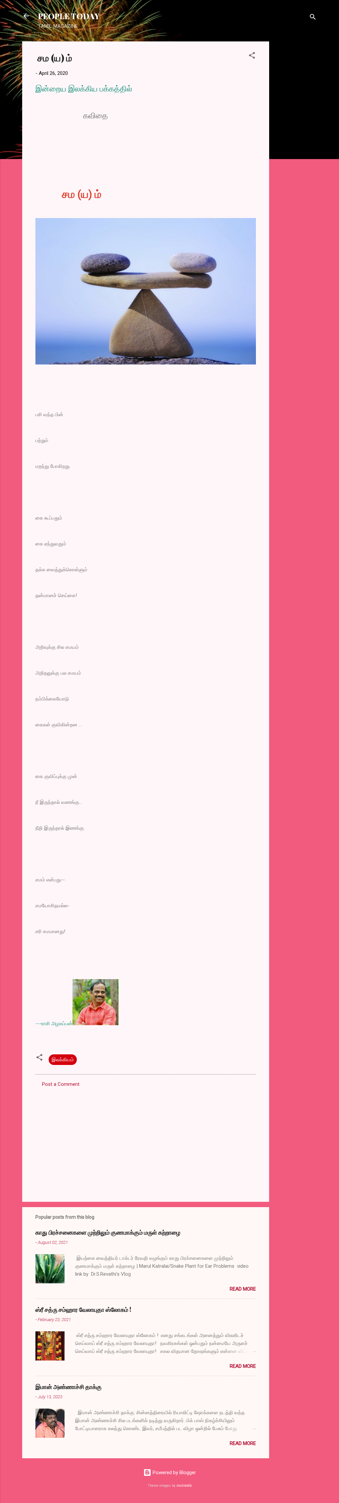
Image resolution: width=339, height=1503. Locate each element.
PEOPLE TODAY (68, 16)
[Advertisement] (295, 140)
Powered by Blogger (173, 1472)
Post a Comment (60, 1084)
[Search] (313, 18)
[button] (252, 56)
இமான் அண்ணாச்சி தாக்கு (68, 1387)
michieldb (184, 1485)
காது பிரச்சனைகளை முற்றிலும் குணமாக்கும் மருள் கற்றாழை (107, 1232)
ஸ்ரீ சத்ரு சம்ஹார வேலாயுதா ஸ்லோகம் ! (83, 1309)
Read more (243, 1289)
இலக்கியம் (63, 1060)
